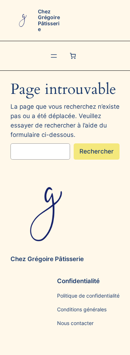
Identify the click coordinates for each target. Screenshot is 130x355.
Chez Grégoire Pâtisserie (49, 20)
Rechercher (96, 151)
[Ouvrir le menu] (53, 56)
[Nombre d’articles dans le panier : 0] (73, 56)
